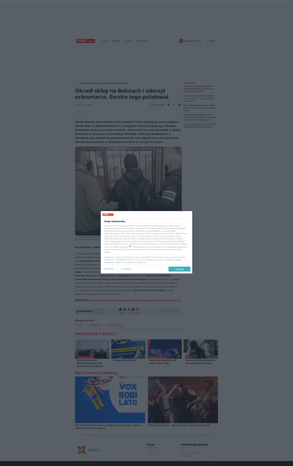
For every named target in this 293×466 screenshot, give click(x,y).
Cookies (118, 262)
